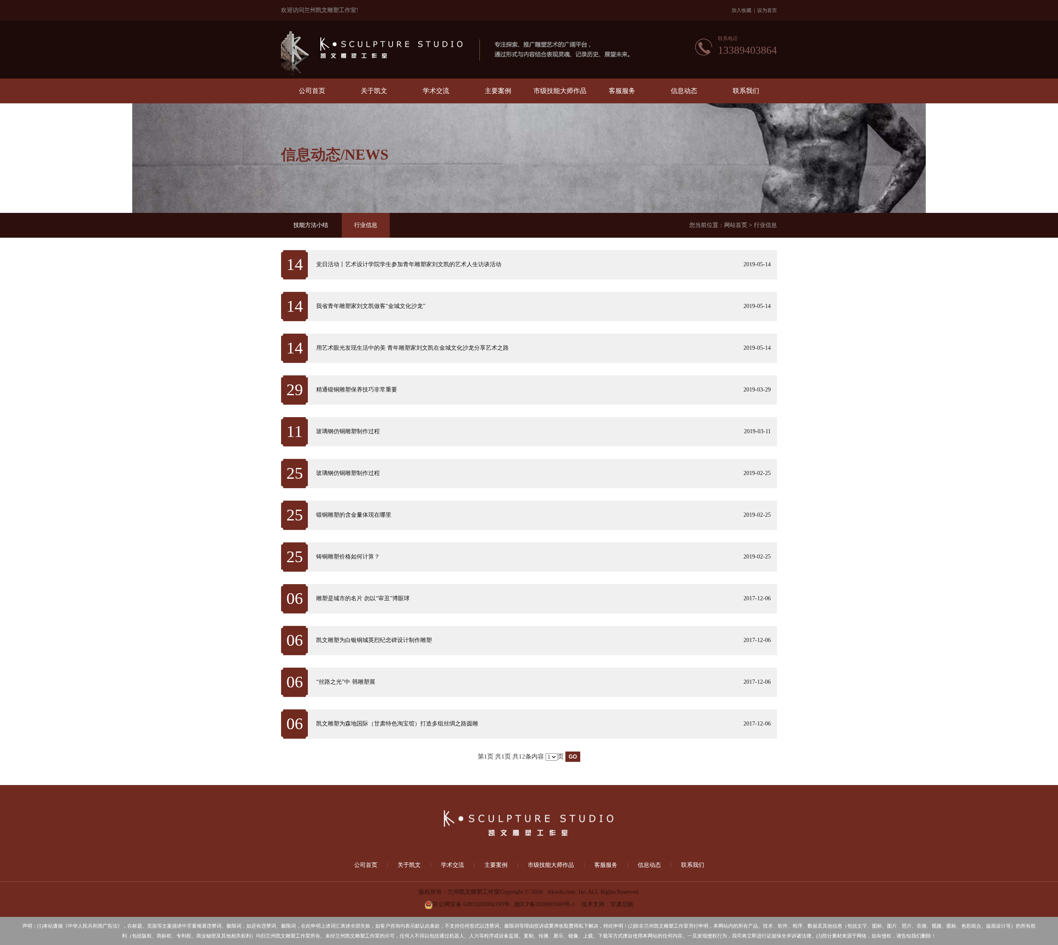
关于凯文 (374, 90)
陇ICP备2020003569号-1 (545, 904)
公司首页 (312, 90)
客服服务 (622, 90)
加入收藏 (741, 10)
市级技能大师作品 (560, 90)
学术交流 (436, 90)
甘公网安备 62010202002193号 (471, 904)
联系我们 (746, 90)
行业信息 (365, 225)
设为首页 (767, 10)
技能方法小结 (310, 225)
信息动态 (684, 90)
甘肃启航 (622, 904)
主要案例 (498, 90)
